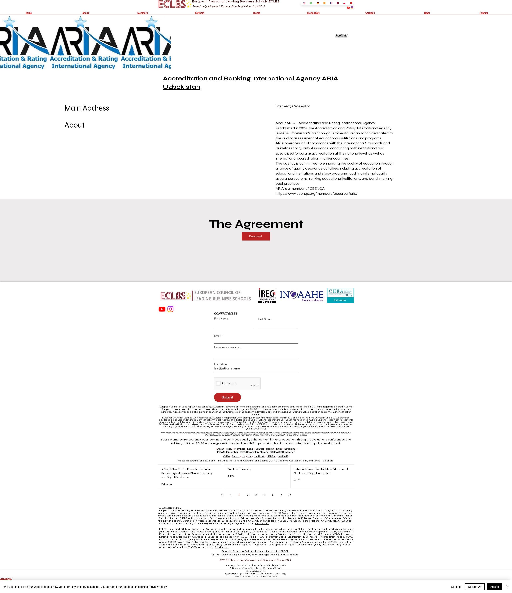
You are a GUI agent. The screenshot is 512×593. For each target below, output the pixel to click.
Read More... (262, 523)
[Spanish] (323, 3)
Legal (250, 449)
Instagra (288, 449)
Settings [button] (456, 587)
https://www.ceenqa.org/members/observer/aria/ (317, 194)
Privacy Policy (158, 587)
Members (239, 449)
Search (270, 449)
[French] (330, 3)
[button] (85, 13)
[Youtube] (348, 7)
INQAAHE (283, 456)
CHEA (226, 456)
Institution (220, 363)
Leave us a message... (228, 347)
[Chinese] (350, 3)
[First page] (222, 494)
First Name (221, 318)
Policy (229, 449)
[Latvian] (337, 3)
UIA (250, 456)
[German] (317, 3)
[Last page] (289, 494)
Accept (494, 587)
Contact (260, 449)
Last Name (264, 318)
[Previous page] (230, 494)
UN (243, 456)
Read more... (222, 547)
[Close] (507, 586)
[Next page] (281, 494)
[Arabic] (310, 3)
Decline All (474, 587)
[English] (303, 3)
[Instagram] (352, 7)
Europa (236, 456)
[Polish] (343, 3)
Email (217, 335)
